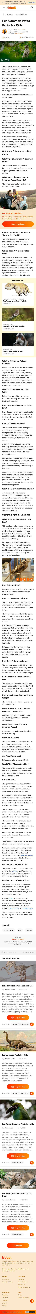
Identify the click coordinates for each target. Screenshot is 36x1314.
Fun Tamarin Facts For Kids (13, 351)
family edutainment (24, 1287)
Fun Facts (10, 14)
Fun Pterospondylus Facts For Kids (18, 986)
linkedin (4, 1303)
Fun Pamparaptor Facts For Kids (15, 301)
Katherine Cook (18, 33)
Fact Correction (30, 952)
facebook (5, 1295)
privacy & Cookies (23, 1297)
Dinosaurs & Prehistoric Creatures (13, 299)
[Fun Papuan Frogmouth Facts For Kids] (18, 1178)
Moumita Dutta (21, 30)
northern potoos (27, 855)
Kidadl (4, 14)
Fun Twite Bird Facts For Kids (13, 326)
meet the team (23, 1282)
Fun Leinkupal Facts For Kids (15, 1055)
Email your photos (18, 224)
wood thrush (14, 908)
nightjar (14, 871)
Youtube (4, 1305)
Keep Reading (20, 1018)
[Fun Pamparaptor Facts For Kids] (18, 292)
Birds (19, 930)
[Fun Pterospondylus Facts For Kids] (18, 971)
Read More (31, 2)
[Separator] (32, 1301)
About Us (21, 1279)
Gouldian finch (27, 908)
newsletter (21, 1284)
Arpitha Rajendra (10, 1200)
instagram (5, 1300)
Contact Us (5, 1279)
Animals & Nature (8, 324)
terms (20, 1295)
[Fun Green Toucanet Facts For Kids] (18, 1109)
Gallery (6, 60)
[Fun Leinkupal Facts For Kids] (18, 1040)
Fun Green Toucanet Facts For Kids (18, 1124)
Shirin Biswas (9, 1128)
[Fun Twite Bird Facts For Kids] (18, 314)
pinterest (5, 1297)
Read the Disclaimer (10, 952)
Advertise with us (7, 1282)
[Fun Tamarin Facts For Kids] (18, 339)
